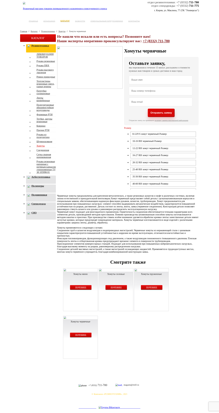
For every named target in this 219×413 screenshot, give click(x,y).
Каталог (65, 21)
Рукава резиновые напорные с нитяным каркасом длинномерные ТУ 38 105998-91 (46, 166)
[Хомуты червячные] (80, 318)
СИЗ (33, 212)
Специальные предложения (106, 21)
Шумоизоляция (44, 141)
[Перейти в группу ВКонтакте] (109, 407)
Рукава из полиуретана (42, 135)
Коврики (40, 126)
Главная (33, 21)
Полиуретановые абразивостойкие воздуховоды (45, 107)
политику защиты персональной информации (171, 120)
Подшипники (39, 194)
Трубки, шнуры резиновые (44, 120)
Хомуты (61, 31)
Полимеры (37, 186)
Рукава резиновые (45, 61)
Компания (49, 21)
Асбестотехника (40, 177)
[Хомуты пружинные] (151, 270)
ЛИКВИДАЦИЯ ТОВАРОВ (45, 55)
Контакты (134, 21)
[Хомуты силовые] (116, 270)
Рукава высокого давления (45, 71)
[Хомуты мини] (80, 270)
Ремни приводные (45, 77)
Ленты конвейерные (43, 99)
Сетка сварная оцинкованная (43, 155)
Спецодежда (38, 203)
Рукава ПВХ (42, 65)
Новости (80, 21)
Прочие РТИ (42, 130)
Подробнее (80, 287)
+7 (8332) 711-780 (156, 41)
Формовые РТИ (44, 114)
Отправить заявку (161, 112)
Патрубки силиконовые (43, 92)
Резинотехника (48, 31)
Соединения (42, 150)
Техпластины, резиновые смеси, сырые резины (45, 84)
